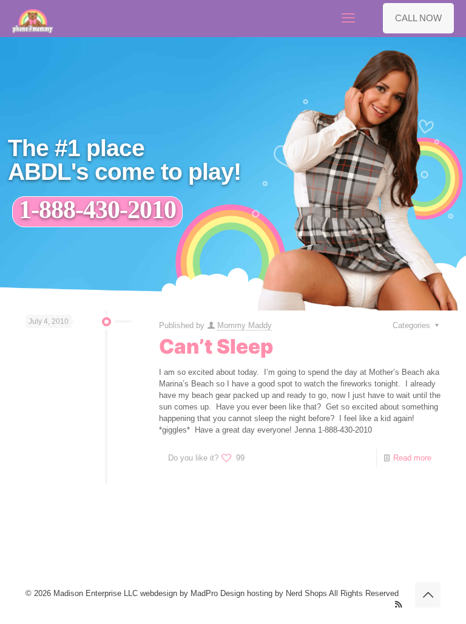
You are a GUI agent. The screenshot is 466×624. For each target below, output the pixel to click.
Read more (412, 457)
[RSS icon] (398, 604)
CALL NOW (418, 18)
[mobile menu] (348, 18)
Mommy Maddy (244, 325)
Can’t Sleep (216, 346)
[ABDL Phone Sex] (32, 18)
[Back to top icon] (428, 595)
